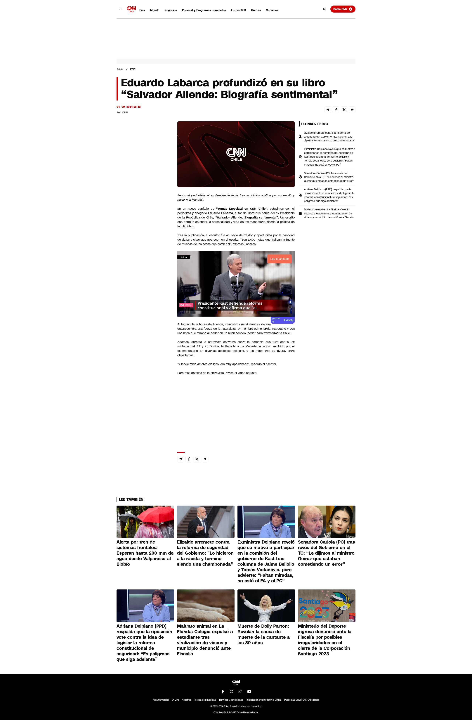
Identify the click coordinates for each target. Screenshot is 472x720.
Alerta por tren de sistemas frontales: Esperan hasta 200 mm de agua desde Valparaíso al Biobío (145, 553)
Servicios (272, 10)
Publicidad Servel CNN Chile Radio (301, 699)
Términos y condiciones (231, 699)
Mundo (154, 10)
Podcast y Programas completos (204, 10)
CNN (125, 112)
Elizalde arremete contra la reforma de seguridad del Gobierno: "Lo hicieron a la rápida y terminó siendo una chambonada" (329, 136)
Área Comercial (161, 699)
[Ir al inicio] (131, 9)
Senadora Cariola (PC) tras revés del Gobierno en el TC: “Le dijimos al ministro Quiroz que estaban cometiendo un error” (329, 177)
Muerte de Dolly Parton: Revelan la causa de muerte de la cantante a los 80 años (263, 634)
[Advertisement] (144, 332)
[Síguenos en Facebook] (223, 692)
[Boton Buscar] (324, 9)
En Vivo (175, 699)
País (142, 10)
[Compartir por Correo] (327, 109)
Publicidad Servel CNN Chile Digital (263, 699)
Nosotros (186, 699)
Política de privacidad (205, 699)
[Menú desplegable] (121, 9)
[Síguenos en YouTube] (249, 692)
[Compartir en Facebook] (336, 109)
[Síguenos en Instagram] (240, 692)
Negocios (170, 10)
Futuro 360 (238, 10)
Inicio (120, 69)
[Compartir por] (352, 109)
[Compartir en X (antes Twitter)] (344, 109)
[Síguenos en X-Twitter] (232, 692)
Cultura (256, 10)
